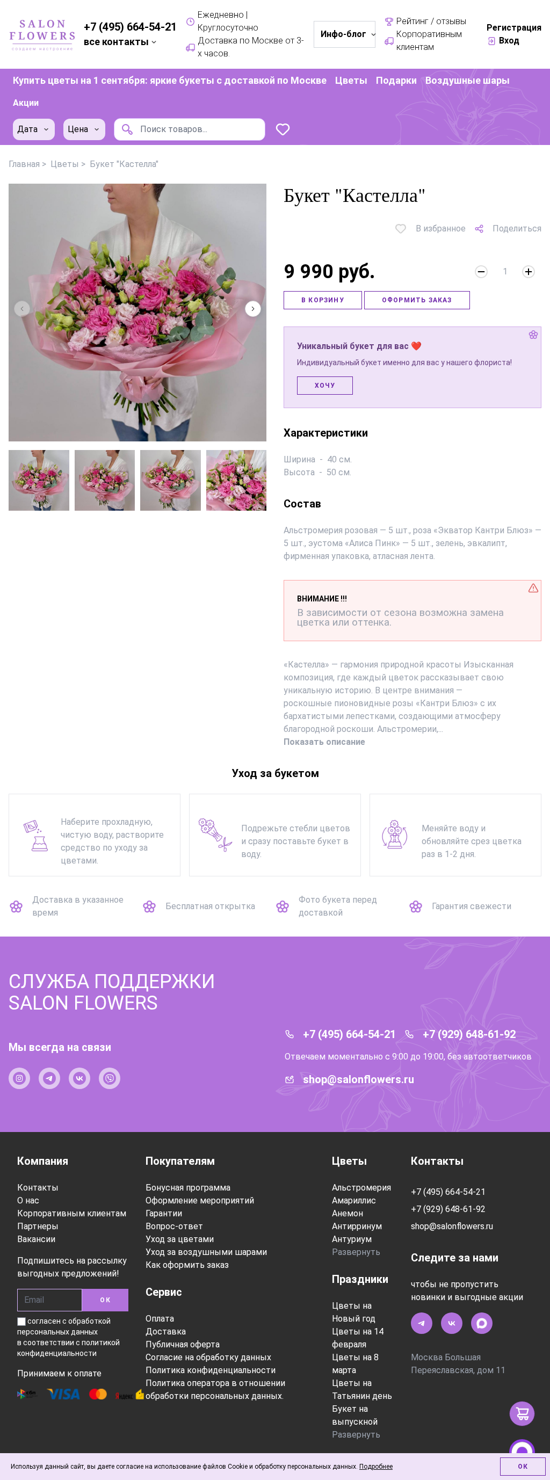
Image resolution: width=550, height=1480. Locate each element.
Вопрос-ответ (174, 1226)
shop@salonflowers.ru (358, 1079)
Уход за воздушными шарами (206, 1252)
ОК (105, 1300)
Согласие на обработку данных (208, 1357)
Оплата (160, 1319)
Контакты (38, 1187)
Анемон (347, 1213)
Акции (26, 103)
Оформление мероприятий (200, 1200)
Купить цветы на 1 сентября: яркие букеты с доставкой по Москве (170, 80)
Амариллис (354, 1200)
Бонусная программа (188, 1187)
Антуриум (352, 1239)
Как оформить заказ (187, 1265)
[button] (253, 309)
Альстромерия (361, 1187)
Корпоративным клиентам (429, 40)
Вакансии (36, 1239)
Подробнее (376, 1466)
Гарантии (164, 1213)
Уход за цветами (180, 1239)
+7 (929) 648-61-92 (469, 1034)
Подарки (396, 80)
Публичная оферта (183, 1344)
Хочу (325, 385)
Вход (509, 40)
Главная (24, 164)
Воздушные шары (467, 80)
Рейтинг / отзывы (431, 21)
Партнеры (38, 1226)
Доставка (166, 1331)
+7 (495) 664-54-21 (130, 26)
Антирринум (357, 1226)
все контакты (116, 41)
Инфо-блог (343, 34)
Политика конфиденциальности (211, 1370)
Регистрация (514, 28)
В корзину (322, 300)
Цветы (351, 80)
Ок (523, 1466)
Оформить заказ (417, 300)
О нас (28, 1200)
